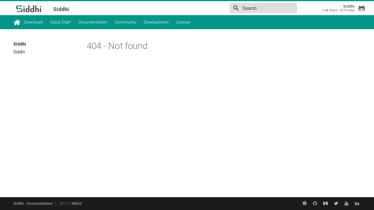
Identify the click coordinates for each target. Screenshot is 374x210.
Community (125, 22)
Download (33, 22)
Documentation (92, 22)
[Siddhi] (29, 9)
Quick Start (60, 22)
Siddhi (19, 44)
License (183, 22)
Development (156, 22)
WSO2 (77, 203)
